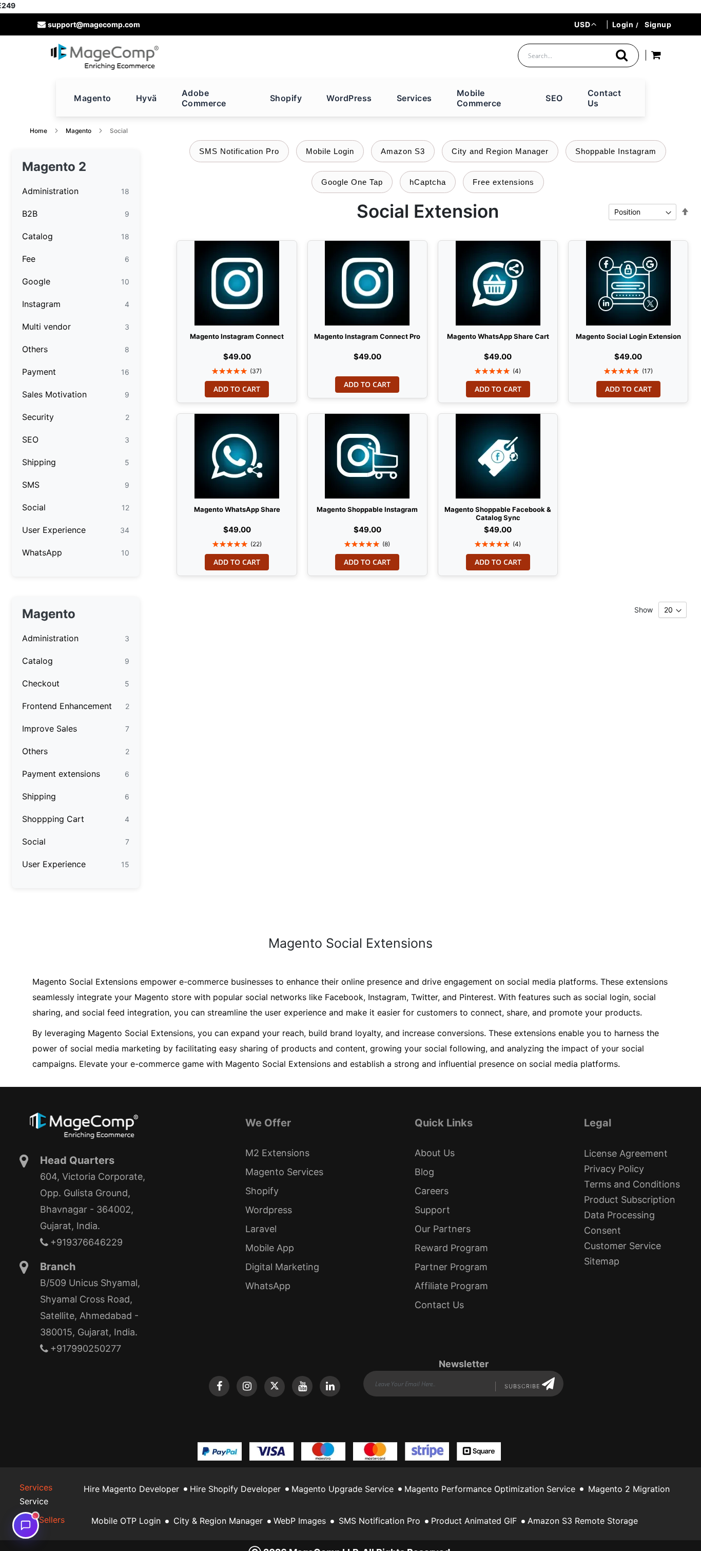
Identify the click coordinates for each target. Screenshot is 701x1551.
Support (432, 1209)
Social (34, 507)
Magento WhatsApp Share (237, 509)
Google (36, 281)
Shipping (39, 462)
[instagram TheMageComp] (247, 1386)
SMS (31, 485)
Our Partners (443, 1228)
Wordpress (268, 1209)
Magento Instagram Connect (237, 336)
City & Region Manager (218, 1521)
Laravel (261, 1228)
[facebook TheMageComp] (219, 1386)
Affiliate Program (451, 1285)
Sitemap (601, 1261)
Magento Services (284, 1171)
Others (35, 349)
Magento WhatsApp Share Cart (498, 336)
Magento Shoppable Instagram (367, 509)
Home (38, 131)
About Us (435, 1152)
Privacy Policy (614, 1168)
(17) (647, 371)
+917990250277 (85, 1348)
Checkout (41, 683)
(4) (517, 371)
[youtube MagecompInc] (302, 1386)
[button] (585, 24)
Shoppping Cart (53, 819)
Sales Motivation (54, 394)
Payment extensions (61, 774)
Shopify (262, 1190)
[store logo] (104, 56)
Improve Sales (49, 728)
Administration (50, 191)
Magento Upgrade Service (342, 1489)
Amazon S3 (403, 151)
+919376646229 (86, 1242)
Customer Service (622, 1245)
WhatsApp (42, 552)
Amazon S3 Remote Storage (583, 1521)
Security (38, 417)
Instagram (41, 304)
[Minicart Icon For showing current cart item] (656, 57)
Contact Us (439, 1304)
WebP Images (300, 1521)
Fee (28, 259)
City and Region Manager (500, 151)
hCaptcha (428, 182)
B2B (29, 213)
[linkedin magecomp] (330, 1386)
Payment (39, 372)
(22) (256, 544)
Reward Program (451, 1247)
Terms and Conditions (632, 1184)
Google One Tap (352, 182)
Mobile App (269, 1247)
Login (623, 24)
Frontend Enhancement (67, 706)
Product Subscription (629, 1199)
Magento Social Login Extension (628, 336)
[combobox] (578, 55)
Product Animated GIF (474, 1521)
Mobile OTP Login (126, 1521)
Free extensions (503, 182)
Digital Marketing (282, 1266)
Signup (658, 24)
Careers (432, 1190)
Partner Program (451, 1266)
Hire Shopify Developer (235, 1489)
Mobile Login (330, 151)
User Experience (54, 530)
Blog (424, 1171)
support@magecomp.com (94, 24)
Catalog (37, 236)
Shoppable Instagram (615, 151)
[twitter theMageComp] (274, 1386)
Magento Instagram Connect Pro (367, 336)
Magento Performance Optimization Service (489, 1489)
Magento (78, 131)
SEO (30, 439)
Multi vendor (46, 326)
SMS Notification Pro (239, 151)
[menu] (350, 98)
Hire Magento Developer (131, 1489)
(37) (256, 371)
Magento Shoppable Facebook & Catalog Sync (497, 511)
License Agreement (626, 1153)
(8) (386, 544)
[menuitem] (93, 98)
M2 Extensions (277, 1152)
